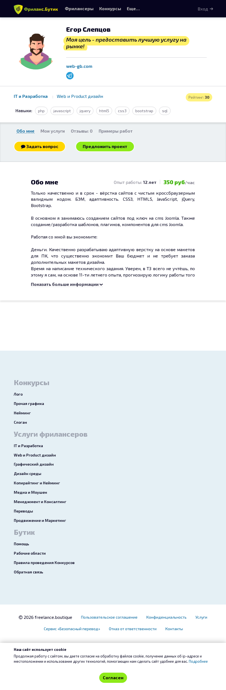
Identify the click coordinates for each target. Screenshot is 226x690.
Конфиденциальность (166, 617)
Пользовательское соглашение (109, 617)
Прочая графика (29, 403)
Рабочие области (30, 553)
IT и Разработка (31, 96)
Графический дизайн (34, 464)
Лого (18, 394)
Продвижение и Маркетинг (40, 520)
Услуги (201, 617)
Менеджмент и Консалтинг (40, 501)
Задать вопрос (41, 146)
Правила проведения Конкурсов (44, 562)
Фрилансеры (79, 8)
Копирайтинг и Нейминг (37, 482)
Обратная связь (28, 572)
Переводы (23, 511)
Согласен (113, 677)
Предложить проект (105, 146)
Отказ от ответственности (133, 628)
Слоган (20, 422)
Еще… (133, 8)
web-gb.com (79, 66)
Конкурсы (110, 8)
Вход (203, 8)
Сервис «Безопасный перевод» (72, 628)
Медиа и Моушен (30, 492)
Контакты (174, 628)
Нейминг (22, 412)
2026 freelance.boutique (47, 617)
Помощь (21, 543)
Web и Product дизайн (80, 96)
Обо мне (25, 130)
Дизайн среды (27, 473)
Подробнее (198, 661)
